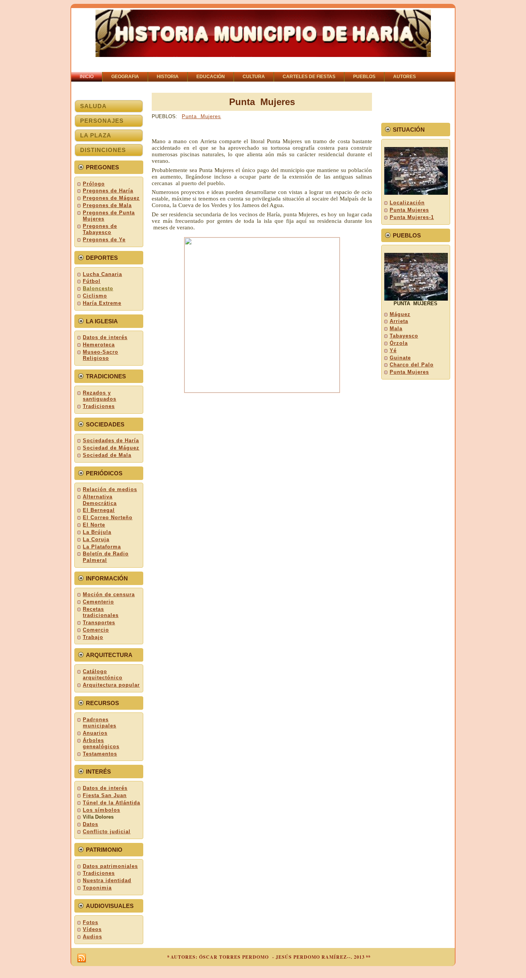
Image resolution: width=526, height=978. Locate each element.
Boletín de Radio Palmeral (106, 557)
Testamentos (100, 754)
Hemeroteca (99, 345)
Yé (393, 350)
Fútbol (92, 281)
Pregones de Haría (108, 191)
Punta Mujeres (201, 116)
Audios (92, 937)
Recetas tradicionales (101, 612)
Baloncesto (98, 288)
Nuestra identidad (107, 880)
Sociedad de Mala (107, 455)
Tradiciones (99, 406)
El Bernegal (99, 510)
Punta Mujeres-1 (412, 217)
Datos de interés (105, 337)
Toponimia (97, 888)
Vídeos (92, 929)
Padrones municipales (99, 723)
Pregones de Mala (107, 205)
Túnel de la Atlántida (111, 803)
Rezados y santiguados (99, 396)
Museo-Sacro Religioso (100, 355)
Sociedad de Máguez (111, 448)
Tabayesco (404, 336)
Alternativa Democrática (100, 500)
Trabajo (93, 637)
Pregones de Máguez (111, 198)
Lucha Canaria (102, 274)
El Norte (94, 525)
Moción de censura (109, 594)
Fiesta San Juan (105, 795)
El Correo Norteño (107, 517)
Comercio (96, 630)
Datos (90, 824)
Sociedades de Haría (111, 440)
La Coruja (96, 539)
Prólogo (94, 184)
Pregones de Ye (104, 239)
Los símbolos (101, 810)
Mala (396, 328)
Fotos (90, 922)
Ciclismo (95, 296)
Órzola (399, 343)
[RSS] (81, 958)
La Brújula (97, 532)
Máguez (400, 314)
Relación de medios (110, 489)
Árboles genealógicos (101, 743)
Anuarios (95, 733)
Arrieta (399, 321)
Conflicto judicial (107, 831)
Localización (407, 203)
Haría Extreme (102, 303)
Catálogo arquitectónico (102, 674)
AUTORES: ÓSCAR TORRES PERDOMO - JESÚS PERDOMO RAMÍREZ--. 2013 (268, 957)
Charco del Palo (412, 365)
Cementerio (98, 602)
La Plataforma (102, 547)
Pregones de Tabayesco (100, 229)
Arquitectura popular (111, 685)
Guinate (400, 358)
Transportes (99, 622)
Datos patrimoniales (110, 866)
